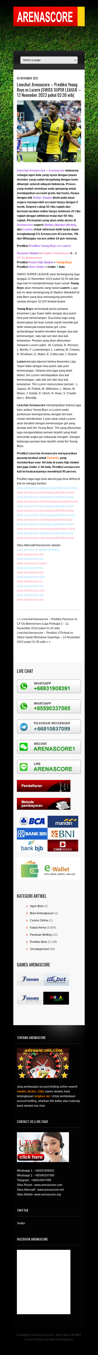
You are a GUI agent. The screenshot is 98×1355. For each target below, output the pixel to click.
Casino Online (39, 920)
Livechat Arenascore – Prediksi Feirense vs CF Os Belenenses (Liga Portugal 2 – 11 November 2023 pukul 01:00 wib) (47, 624)
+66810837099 (41, 1180)
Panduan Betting (41, 934)
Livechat (23, 405)
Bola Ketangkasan (42, 913)
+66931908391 (44, 1170)
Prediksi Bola (38, 942)
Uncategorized (39, 949)
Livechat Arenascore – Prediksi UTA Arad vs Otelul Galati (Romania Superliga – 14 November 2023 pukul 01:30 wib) (48, 637)
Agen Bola (37, 906)
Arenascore (37, 405)
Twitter (21, 1223)
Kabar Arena (38, 927)
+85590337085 (44, 1175)
